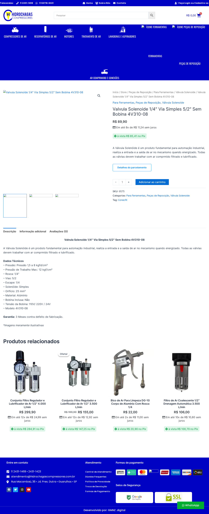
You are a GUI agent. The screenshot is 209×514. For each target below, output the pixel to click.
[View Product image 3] (67, 205)
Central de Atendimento (98, 471)
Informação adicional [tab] (33, 231)
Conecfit (122, 200)
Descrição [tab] (9, 231)
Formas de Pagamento (97, 491)
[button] (99, 96)
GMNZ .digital (116, 510)
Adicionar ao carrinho (152, 182)
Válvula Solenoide (185, 92)
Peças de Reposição (140, 92)
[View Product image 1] (15, 205)
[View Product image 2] (41, 205)
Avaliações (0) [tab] (58, 231)
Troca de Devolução (96, 486)
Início (116, 92)
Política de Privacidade (97, 481)
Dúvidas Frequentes (95, 476)
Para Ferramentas (164, 92)
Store (124, 92)
